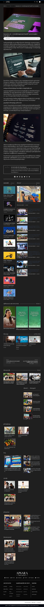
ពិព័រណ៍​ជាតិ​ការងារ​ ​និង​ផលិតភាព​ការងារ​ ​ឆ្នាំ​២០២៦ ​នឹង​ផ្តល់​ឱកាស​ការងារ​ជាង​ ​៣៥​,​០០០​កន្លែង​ (36, 403)
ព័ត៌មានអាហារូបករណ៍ (19, 205)
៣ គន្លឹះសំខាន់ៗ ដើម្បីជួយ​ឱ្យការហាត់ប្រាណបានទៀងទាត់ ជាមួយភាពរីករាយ (9, 436)
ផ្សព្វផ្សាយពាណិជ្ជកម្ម (34, 591)
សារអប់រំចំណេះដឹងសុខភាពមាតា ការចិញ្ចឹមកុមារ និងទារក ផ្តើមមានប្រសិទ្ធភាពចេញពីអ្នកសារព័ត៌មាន (35, 517)
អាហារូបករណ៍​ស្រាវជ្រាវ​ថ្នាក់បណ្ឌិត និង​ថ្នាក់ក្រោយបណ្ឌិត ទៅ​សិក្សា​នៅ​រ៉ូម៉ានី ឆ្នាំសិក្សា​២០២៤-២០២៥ (9, 563)
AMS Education (18, 589)
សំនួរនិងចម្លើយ (34, 589)
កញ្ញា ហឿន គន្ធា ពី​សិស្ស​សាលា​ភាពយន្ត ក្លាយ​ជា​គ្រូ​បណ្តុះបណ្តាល (9, 490)
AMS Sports (26, 589)
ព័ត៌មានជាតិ (26, 388)
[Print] (29, 177)
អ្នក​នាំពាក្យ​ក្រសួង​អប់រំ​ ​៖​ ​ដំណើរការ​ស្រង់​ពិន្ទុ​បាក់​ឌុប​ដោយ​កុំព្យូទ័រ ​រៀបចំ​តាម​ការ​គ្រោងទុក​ (36, 396)
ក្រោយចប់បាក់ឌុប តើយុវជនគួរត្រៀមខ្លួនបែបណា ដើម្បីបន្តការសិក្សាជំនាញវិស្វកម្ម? (35, 470)
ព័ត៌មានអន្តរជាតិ (8, 210)
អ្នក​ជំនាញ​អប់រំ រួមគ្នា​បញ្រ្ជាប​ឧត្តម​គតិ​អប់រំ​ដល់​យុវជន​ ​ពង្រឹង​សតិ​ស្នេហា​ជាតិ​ (36, 417)
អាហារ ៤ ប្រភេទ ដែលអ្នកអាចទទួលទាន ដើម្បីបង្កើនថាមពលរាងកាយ (9, 448)
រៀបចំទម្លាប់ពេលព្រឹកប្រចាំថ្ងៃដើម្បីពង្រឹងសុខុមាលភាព (22, 436)
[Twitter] (17, 177)
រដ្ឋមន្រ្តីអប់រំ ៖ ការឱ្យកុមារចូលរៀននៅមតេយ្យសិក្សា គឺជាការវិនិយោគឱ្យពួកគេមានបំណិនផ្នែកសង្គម (12, 528)
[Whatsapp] (27, 177)
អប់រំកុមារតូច (8, 237)
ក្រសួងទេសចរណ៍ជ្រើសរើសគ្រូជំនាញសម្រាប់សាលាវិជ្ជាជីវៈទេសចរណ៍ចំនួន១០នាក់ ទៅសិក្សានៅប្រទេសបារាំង (23, 550)
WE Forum (19, 84)
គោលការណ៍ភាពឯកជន (28, 602)
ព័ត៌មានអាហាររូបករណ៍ (7, 537)
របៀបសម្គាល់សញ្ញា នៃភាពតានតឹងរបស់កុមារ (35, 522)
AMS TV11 (25, 591)
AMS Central (26, 586)
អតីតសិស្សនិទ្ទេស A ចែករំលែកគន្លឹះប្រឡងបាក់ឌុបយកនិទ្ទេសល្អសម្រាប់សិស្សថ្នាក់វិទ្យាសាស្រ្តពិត (23, 491)
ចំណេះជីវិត (12, 6)
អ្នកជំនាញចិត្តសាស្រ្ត (6, 424)
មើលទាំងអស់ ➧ (12, 184)
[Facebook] (15, 177)
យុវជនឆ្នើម (5, 478)
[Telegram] (24, 177)
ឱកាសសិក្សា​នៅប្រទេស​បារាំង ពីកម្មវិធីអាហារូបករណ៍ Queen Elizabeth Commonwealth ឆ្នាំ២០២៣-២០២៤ (9, 550)
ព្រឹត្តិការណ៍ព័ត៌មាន (5, 589)
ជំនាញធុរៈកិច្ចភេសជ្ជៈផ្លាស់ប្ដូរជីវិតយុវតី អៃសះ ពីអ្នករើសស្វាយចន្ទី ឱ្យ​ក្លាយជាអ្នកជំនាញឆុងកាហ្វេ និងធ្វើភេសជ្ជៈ (35, 464)
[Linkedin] (22, 177)
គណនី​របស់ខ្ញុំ (5, 586)
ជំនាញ (4, 453)
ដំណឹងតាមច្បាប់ (33, 602)
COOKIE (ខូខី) (38, 602)
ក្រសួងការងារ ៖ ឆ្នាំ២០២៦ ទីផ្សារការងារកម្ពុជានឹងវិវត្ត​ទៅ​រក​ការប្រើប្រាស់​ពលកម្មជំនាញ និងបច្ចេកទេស (35, 458)
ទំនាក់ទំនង (33, 586)
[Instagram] (20, 177)
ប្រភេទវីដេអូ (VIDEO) (37, 334)
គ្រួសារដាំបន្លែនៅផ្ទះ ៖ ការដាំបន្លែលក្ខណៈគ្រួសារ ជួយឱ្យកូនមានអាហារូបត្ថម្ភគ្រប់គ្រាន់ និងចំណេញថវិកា (35, 529)
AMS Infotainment (19, 591)
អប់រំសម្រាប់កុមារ (6, 512)
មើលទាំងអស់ (39, 370)
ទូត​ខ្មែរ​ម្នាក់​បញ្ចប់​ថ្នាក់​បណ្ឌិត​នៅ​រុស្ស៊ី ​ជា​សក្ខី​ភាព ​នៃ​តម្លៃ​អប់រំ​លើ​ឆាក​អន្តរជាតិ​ (36, 410)
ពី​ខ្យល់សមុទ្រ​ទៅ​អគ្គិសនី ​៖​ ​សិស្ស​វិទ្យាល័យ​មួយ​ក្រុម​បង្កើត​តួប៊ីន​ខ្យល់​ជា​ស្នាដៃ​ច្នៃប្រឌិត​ (9, 503)
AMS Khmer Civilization (18, 595)
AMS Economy (18, 586)
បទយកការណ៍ (7, 196)
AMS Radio (25, 594)
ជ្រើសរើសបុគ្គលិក (34, 594)
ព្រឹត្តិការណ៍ (8, 6)
